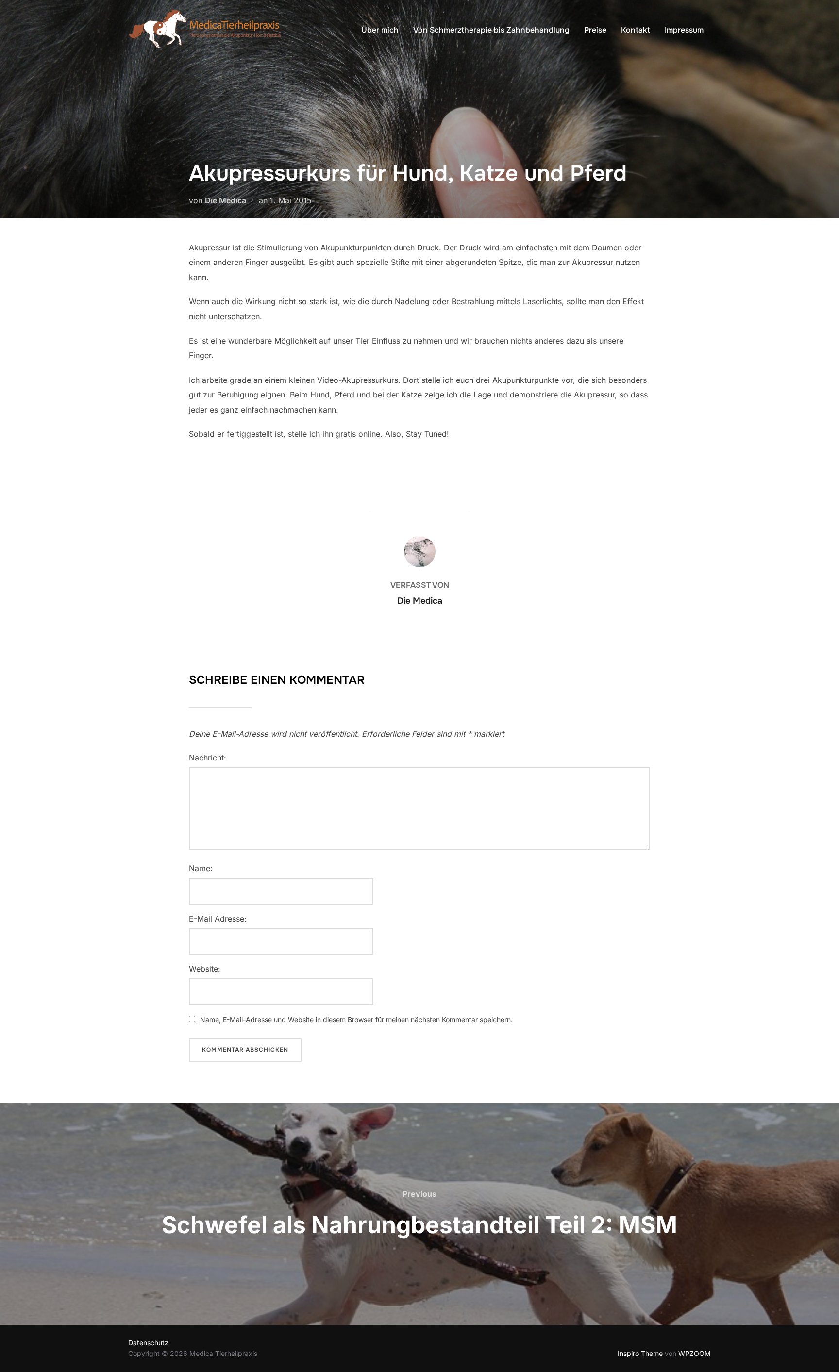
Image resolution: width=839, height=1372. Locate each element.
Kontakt (635, 30)
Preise (595, 30)
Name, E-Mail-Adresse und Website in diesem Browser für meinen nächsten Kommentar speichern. (356, 1019)
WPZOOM (694, 1353)
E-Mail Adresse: (218, 919)
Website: (204, 969)
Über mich (380, 30)
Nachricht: (207, 757)
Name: (201, 868)
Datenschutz (148, 1343)
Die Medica (225, 200)
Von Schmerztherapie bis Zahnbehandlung (491, 30)
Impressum (684, 30)
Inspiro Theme (640, 1353)
